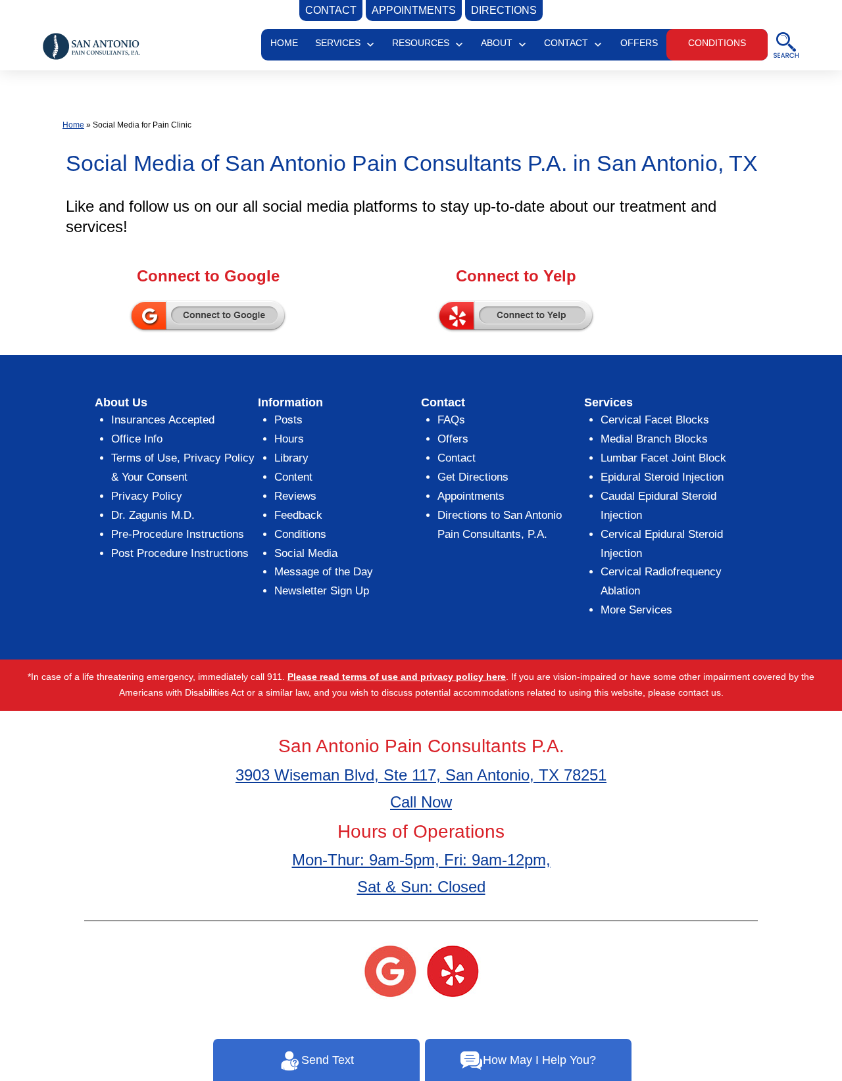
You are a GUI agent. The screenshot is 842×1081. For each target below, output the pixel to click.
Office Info (136, 439)
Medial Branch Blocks (654, 439)
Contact (456, 458)
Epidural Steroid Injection (662, 477)
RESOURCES (420, 42)
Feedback (298, 515)
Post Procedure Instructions (180, 553)
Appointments (471, 496)
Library (291, 458)
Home (73, 125)
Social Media (305, 553)
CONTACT (566, 42)
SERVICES (337, 42)
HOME (284, 42)
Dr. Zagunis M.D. (153, 515)
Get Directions (472, 477)
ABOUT (496, 42)
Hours (289, 439)
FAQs (451, 420)
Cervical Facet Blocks (655, 420)
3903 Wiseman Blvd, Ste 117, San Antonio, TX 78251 (421, 775)
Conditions (300, 534)
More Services (636, 610)
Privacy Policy (146, 496)
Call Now (421, 802)
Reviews (295, 496)
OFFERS (639, 42)
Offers (452, 439)
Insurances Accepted (162, 420)
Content (293, 477)
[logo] (91, 45)
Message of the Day (323, 571)
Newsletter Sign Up (321, 591)
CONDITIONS (717, 42)
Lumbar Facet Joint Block (663, 458)
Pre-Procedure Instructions (177, 534)
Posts (288, 420)
